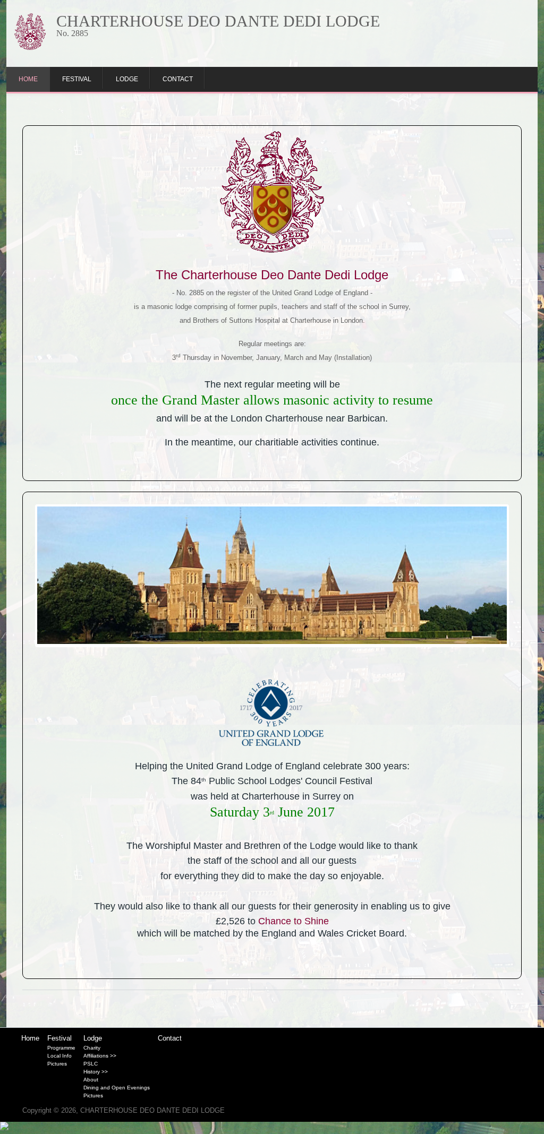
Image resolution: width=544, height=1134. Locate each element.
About (90, 1080)
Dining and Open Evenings (116, 1087)
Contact (178, 79)
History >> (95, 1072)
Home (28, 79)
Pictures (57, 1064)
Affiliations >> (99, 1056)
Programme (61, 1048)
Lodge (127, 79)
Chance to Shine (293, 921)
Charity (91, 1048)
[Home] (30, 47)
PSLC (90, 1064)
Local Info (59, 1056)
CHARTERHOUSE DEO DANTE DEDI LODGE (218, 21)
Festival (76, 79)
